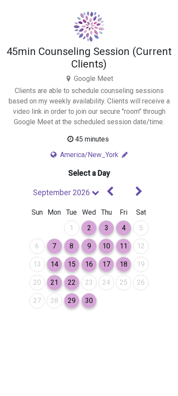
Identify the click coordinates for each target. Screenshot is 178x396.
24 (108, 282)
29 (73, 300)
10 (108, 245)
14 (56, 264)
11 (125, 245)
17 (108, 264)
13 (39, 264)
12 (143, 245)
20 (39, 282)
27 (39, 300)
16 (91, 264)
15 (73, 264)
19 (143, 264)
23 (91, 282)
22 (73, 282)
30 (91, 300)
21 (56, 282)
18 (125, 264)
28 (56, 300)
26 (143, 282)
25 (125, 282)
